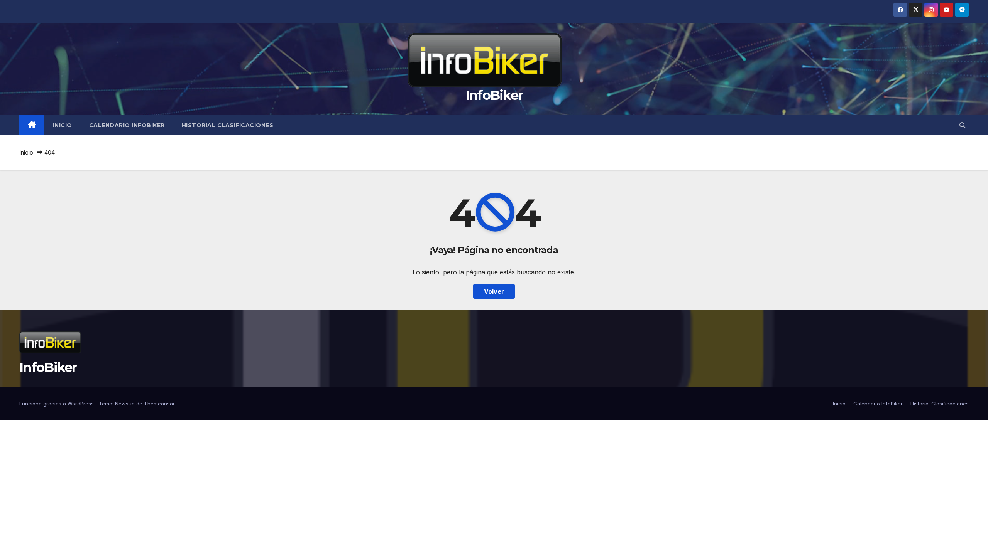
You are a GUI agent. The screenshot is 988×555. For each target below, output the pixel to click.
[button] (962, 125)
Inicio (62, 125)
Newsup (125, 403)
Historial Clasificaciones (228, 125)
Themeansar (159, 403)
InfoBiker (494, 95)
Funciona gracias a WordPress (57, 403)
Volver (494, 291)
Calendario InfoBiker (127, 125)
